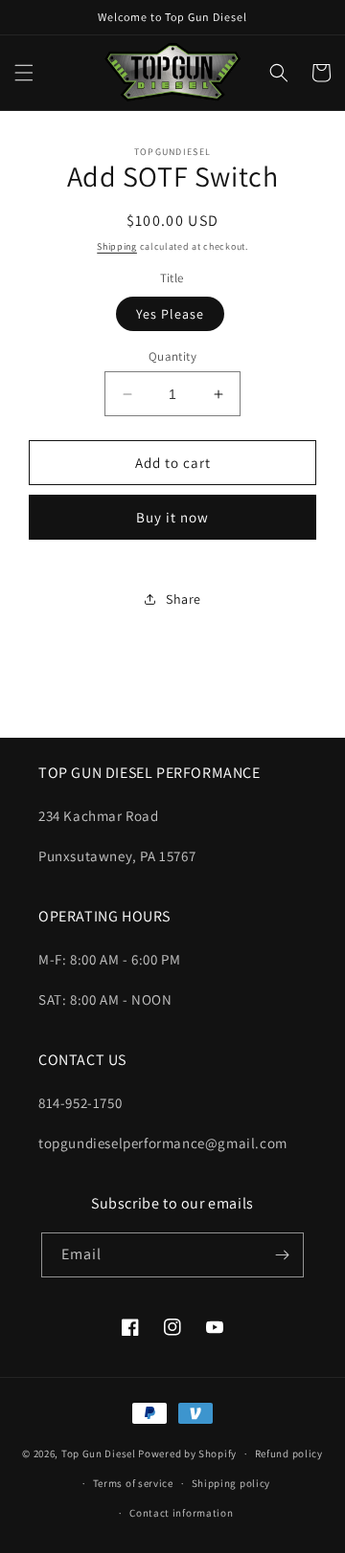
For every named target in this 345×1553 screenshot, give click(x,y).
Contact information (181, 1513)
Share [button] (183, 599)
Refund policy (289, 1453)
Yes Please (170, 313)
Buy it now (172, 517)
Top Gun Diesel (98, 1453)
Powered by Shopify (187, 1453)
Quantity (172, 356)
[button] (24, 73)
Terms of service (133, 1483)
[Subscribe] (282, 1254)
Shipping (117, 246)
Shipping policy (231, 1483)
